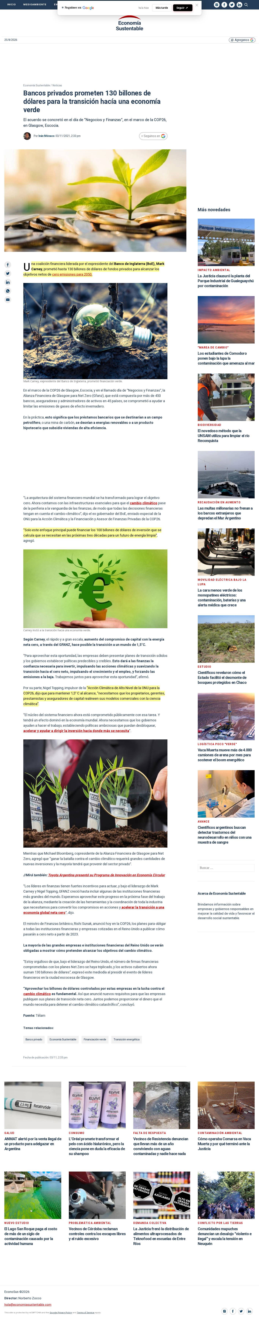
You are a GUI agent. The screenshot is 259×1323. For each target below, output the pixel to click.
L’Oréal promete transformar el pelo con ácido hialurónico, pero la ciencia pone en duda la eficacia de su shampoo (97, 1146)
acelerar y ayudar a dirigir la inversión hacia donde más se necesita (76, 731)
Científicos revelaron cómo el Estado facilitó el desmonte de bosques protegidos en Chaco (222, 677)
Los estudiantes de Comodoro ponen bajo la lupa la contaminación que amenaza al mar (226, 358)
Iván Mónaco (46, 136)
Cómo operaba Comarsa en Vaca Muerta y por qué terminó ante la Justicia (224, 1144)
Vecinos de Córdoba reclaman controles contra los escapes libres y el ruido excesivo (97, 1234)
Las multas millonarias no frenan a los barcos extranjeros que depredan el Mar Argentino (225, 513)
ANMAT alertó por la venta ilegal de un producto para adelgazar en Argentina (32, 1144)
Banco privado (34, 1040)
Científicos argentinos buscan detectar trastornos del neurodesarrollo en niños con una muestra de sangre (224, 835)
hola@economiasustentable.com (27, 1304)
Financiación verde (95, 1040)
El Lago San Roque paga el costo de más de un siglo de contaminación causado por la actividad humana (30, 1236)
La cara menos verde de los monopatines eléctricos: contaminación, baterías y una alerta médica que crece (222, 598)
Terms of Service (85, 1312)
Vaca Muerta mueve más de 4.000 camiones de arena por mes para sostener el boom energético (225, 755)
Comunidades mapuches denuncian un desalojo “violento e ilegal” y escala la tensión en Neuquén (224, 1236)
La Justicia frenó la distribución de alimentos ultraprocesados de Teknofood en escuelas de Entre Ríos (161, 1236)
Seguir (182, 7)
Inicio (11, 4)
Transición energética (127, 1040)
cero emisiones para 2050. (72, 274)
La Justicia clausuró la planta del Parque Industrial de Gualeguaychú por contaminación (226, 281)
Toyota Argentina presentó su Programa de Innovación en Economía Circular (106, 875)
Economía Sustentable (63, 1040)
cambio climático (143, 503)
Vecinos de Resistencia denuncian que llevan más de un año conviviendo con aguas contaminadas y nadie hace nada (160, 1146)
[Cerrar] (196, 5)
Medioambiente (34, 4)
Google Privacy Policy (61, 1312)
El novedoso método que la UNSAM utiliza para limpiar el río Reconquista (223, 436)
